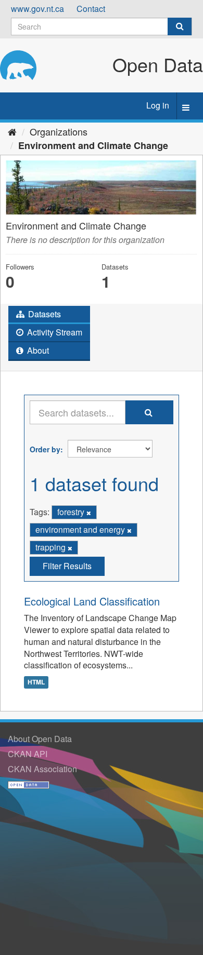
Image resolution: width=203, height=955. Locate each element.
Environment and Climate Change (93, 145)
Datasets (43, 314)
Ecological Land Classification (92, 601)
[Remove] (88, 512)
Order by (45, 449)
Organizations (58, 131)
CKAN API (27, 754)
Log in (157, 105)
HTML (36, 682)
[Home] (12, 131)
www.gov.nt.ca (37, 9)
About (37, 350)
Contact (91, 9)
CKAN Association (42, 769)
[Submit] (180, 26)
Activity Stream (53, 332)
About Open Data (40, 739)
